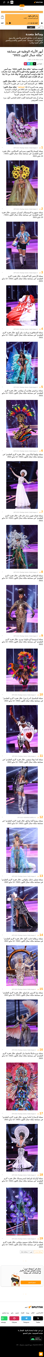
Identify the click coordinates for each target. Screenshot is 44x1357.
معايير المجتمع (27, 1333)
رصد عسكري (5, 1313)
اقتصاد (22, 1313)
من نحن (40, 1330)
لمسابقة (21, 87)
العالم (32, 1313)
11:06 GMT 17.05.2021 (35, 59)
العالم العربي (39, 1313)
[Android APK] (36, 1339)
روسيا (27, 1313)
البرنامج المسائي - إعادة (31, 18)
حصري (17, 1313)
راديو (12, 1313)
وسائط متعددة (38, 1252)
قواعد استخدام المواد (31, 1330)
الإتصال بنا (21, 1330)
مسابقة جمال (24, 1252)
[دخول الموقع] (8, 2)
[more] (2, 147)
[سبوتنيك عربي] (39, 3)
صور (31, 1252)
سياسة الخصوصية (37, 1333)
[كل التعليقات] (41, 1354)
